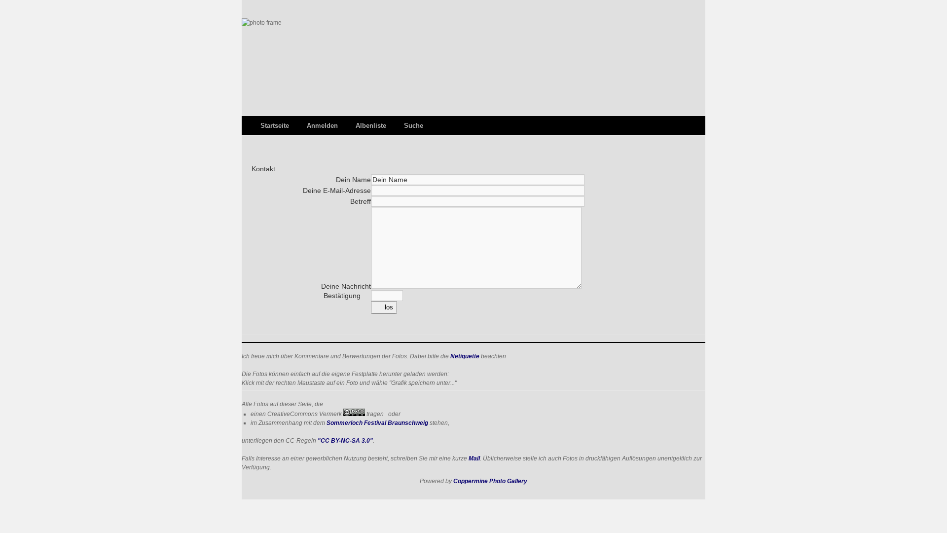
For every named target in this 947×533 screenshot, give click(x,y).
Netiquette (464, 356)
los (389, 307)
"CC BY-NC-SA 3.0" (345, 440)
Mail (474, 458)
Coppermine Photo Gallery (490, 481)
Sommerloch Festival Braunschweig (377, 422)
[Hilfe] (367, 296)
